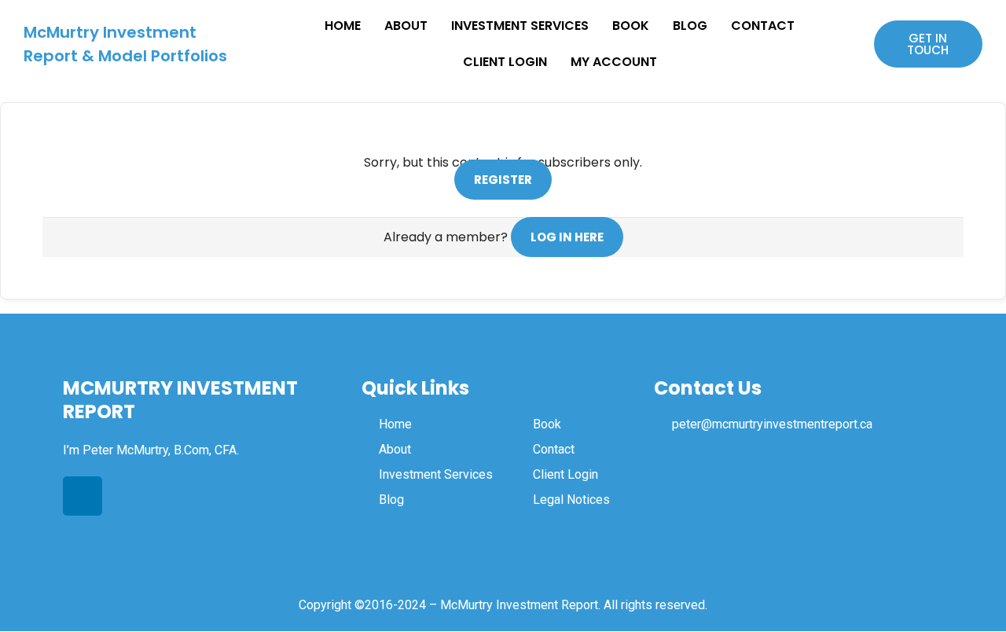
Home (343, 26)
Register (503, 179)
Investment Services (520, 26)
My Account (614, 62)
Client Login (505, 62)
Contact (763, 26)
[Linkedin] (82, 496)
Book (630, 26)
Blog (690, 26)
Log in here (567, 237)
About (406, 26)
